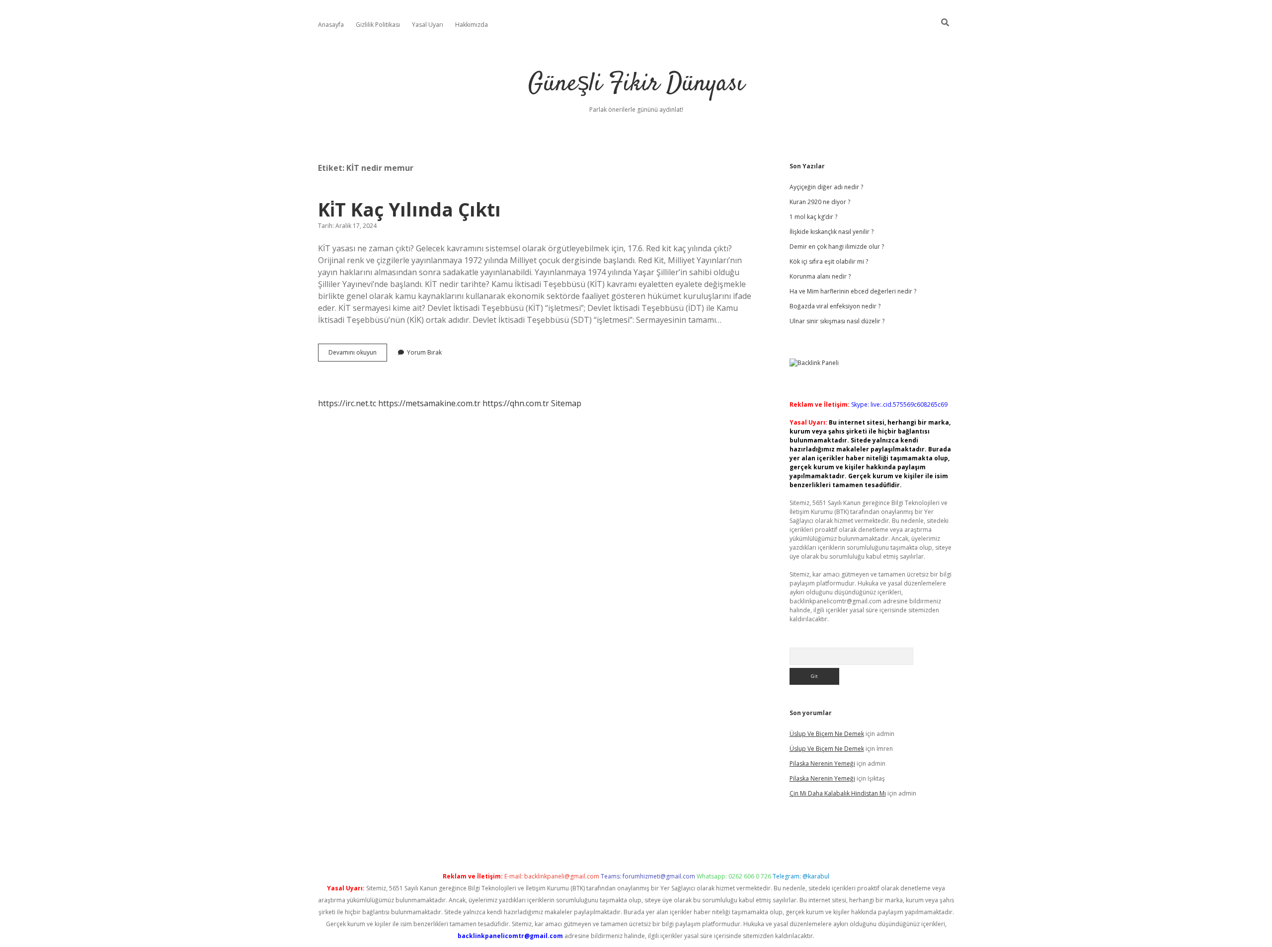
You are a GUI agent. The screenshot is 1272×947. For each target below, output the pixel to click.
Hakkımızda (471, 24)
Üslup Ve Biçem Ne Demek (827, 733)
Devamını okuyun (357, 355)
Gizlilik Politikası (378, 24)
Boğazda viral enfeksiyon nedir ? (835, 306)
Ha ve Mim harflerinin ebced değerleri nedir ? (853, 291)
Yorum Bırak (424, 352)
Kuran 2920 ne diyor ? (820, 202)
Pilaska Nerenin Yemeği (822, 763)
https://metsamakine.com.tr (429, 403)
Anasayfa (331, 24)
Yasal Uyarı (427, 24)
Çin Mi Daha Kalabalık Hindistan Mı (838, 793)
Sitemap (566, 403)
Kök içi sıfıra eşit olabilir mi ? (829, 261)
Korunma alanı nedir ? (820, 276)
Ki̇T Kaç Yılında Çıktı (409, 209)
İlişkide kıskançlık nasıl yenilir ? (832, 231)
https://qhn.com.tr (515, 403)
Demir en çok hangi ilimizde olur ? (837, 246)
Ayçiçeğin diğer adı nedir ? (826, 187)
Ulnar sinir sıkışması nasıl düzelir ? (837, 321)
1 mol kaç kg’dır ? (813, 217)
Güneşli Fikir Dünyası (636, 84)
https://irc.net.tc (347, 403)
